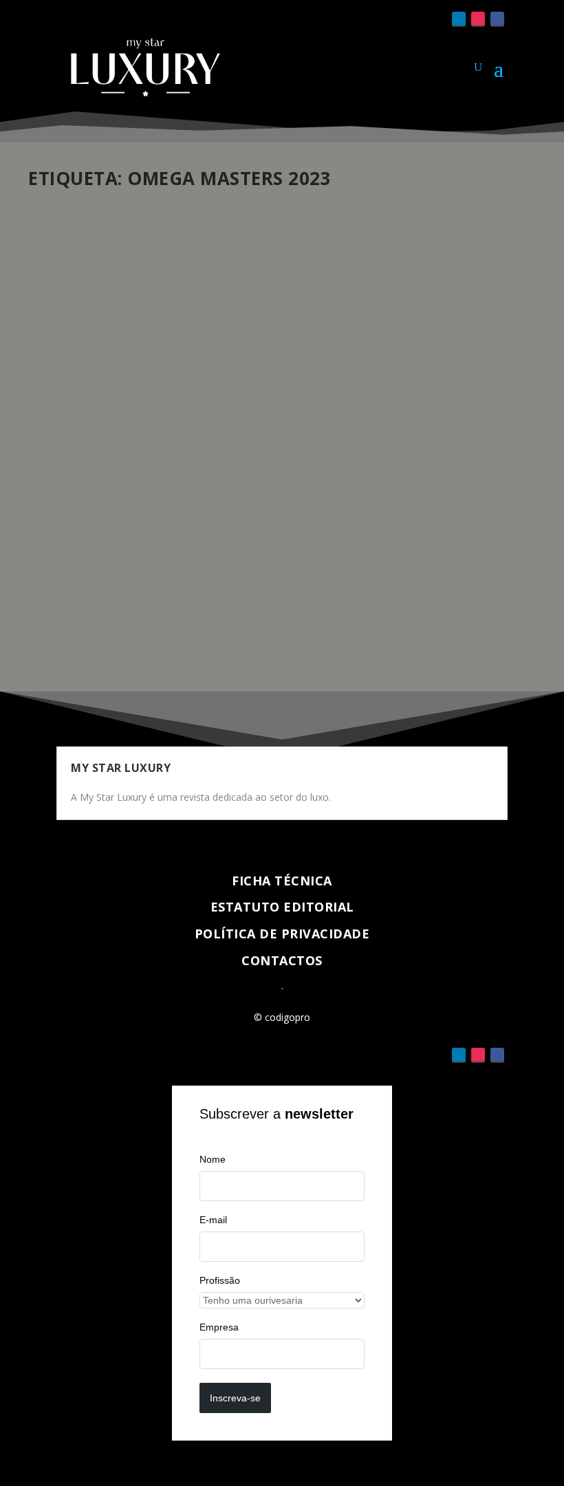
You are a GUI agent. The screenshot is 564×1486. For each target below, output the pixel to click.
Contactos (282, 960)
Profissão (219, 1280)
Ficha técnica (282, 880)
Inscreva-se (235, 1397)
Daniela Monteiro (87, 544)
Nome (212, 1159)
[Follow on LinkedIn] (459, 19)
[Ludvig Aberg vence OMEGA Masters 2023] (282, 350)
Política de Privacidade (282, 933)
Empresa (219, 1327)
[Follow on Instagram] (478, 19)
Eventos (201, 544)
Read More (78, 631)
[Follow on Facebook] (497, 19)
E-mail (213, 1220)
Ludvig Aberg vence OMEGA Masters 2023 (168, 522)
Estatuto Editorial (282, 906)
